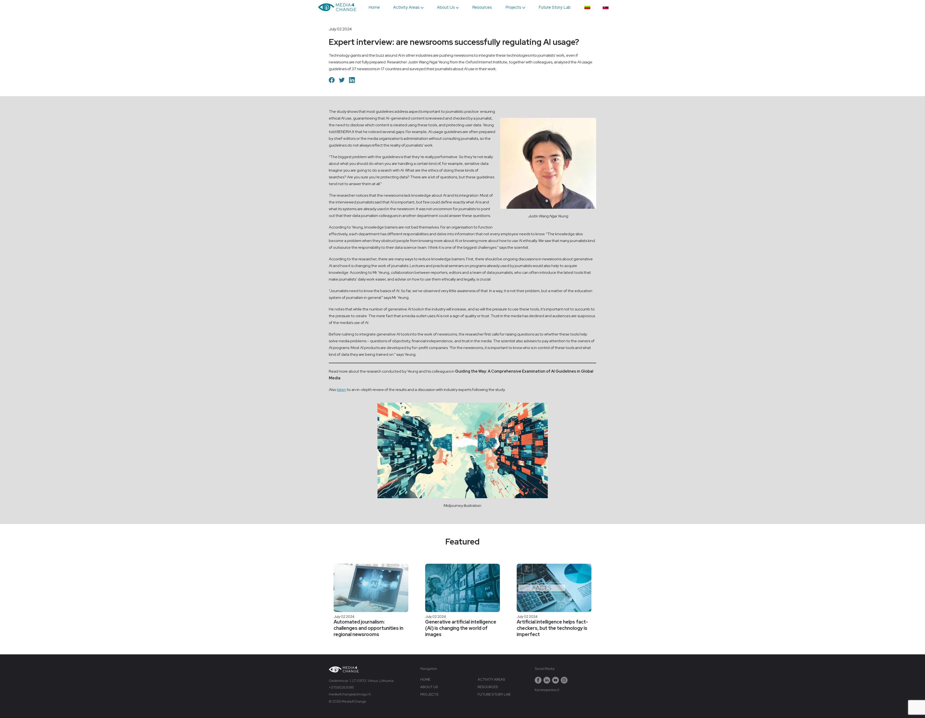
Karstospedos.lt (547, 690)
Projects (513, 7)
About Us (446, 7)
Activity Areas (406, 7)
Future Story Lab (555, 7)
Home (374, 7)
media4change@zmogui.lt (349, 694)
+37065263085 (341, 687)
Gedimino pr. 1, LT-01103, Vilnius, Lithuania (361, 680)
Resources (482, 7)
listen (341, 389)
